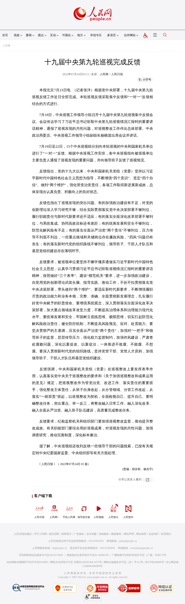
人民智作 (128, 517)
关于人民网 (40, 534)
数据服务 (116, 534)
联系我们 (166, 534)
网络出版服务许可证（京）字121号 (123, 562)
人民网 (6, 45)
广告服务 (79, 534)
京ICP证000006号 (154, 562)
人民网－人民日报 (111, 74)
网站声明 (129, 534)
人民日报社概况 (23, 534)
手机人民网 (69, 517)
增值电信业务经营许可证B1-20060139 (87, 555)
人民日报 (39, 517)
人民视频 (99, 517)
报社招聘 (54, 534)
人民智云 (113, 517)
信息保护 (154, 534)
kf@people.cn (60, 548)
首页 (5, 35)
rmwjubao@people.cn (141, 548)
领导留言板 (84, 517)
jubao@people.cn (128, 541)
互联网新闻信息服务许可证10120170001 (41, 555)
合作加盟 (91, 534)
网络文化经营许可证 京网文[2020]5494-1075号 (76, 562)
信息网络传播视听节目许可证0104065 (27, 562)
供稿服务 (104, 534)
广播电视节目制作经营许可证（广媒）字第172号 (139, 555)
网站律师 (141, 534)
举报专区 (96, 35)
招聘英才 (66, 534)
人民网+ (54, 517)
